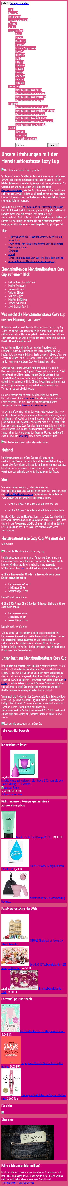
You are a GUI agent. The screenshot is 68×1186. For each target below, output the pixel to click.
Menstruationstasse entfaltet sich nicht (35, 110)
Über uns (20, 131)
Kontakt (12, 128)
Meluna (18, 34)
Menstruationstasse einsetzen (30, 93)
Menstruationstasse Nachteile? (30, 124)
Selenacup (20, 44)
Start (10, 9)
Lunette (19, 37)
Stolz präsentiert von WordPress (17, 1183)
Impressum (21, 135)
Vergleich (12, 23)
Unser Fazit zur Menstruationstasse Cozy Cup (31, 261)
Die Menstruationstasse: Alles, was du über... (42, 1031)
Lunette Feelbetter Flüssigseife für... (34, 837)
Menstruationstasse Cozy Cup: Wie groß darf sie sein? (36, 257)
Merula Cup (20, 41)
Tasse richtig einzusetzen (34, 405)
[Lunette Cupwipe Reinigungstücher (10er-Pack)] (15, 866)
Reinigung (23, 436)
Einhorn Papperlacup (25, 48)
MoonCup (19, 51)
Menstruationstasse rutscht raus (31, 107)
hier (22, 568)
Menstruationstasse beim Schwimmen (34, 121)
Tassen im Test (15, 30)
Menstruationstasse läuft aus (30, 114)
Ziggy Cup (20, 65)
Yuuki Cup (20, 83)
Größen (12, 27)
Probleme (13, 103)
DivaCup (19, 72)
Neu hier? (13, 13)
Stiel (11, 254)
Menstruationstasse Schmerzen (31, 117)
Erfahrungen (14, 16)
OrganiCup (20, 55)
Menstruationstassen (11, 190)
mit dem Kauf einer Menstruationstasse (43, 207)
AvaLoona (20, 76)
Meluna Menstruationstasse (19, 494)
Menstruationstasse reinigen (29, 100)
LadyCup (19, 69)
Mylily (18, 58)
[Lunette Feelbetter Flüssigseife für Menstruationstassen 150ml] (8, 837)
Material (13, 251)
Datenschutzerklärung (26, 138)
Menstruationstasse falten (28, 90)
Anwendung (14, 86)
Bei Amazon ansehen (11, 794)
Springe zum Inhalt (19, 3)
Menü (5, 3)
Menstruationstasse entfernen (30, 96)
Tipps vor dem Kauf (18, 20)
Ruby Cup (19, 62)
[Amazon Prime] (10, 787)
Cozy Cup (19, 79)
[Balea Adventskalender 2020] (24, 988)
